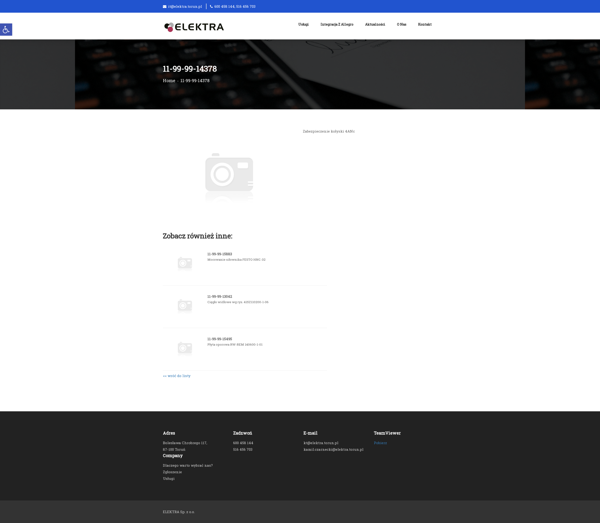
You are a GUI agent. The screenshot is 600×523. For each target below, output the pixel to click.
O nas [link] (401, 24)
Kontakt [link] (425, 24)
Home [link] (169, 80)
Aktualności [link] (375, 24)
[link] (6, 29)
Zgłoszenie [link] (172, 472)
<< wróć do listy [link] (177, 375)
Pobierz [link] (380, 442)
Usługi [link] (303, 24)
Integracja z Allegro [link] (337, 24)
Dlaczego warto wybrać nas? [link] (188, 465)
